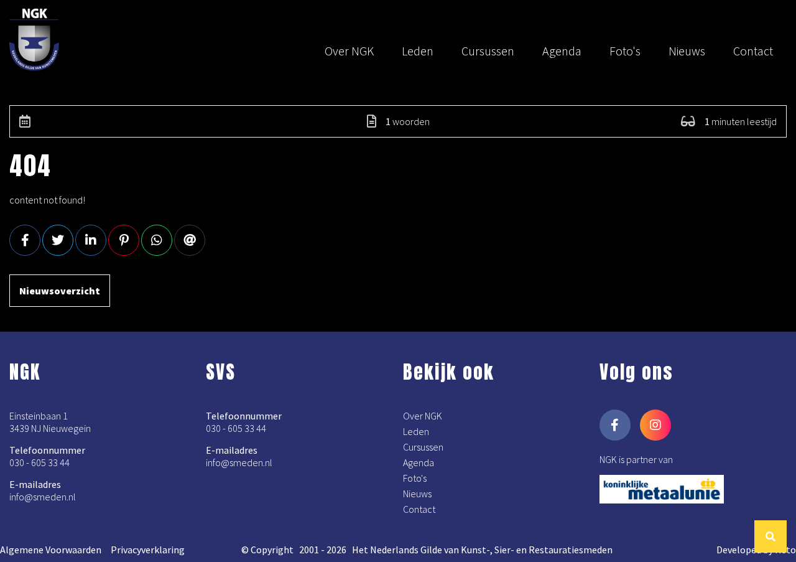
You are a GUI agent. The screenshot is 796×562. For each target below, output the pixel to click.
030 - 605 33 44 (39, 462)
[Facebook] (24, 240)
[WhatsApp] (156, 240)
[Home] (40, 41)
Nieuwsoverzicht (59, 290)
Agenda (561, 51)
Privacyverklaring (148, 549)
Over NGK (349, 51)
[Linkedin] (90, 240)
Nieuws (687, 51)
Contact (753, 51)
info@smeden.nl (42, 496)
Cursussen (487, 51)
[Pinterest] (123, 240)
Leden (417, 51)
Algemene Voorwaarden (50, 549)
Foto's (625, 51)
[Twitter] (57, 240)
